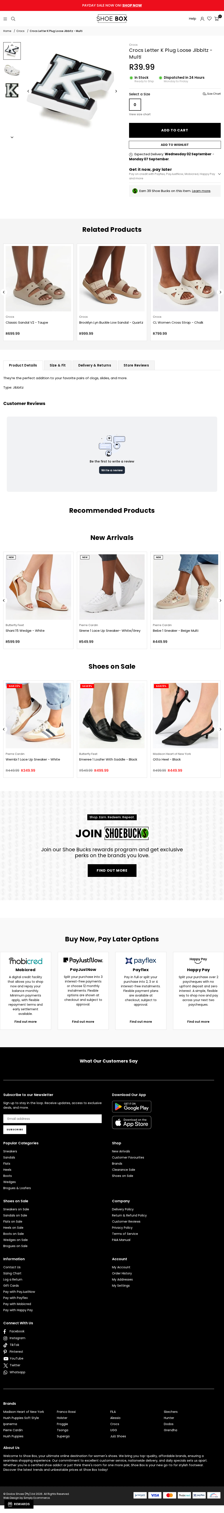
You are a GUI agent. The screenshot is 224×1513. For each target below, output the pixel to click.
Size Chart (213, 94)
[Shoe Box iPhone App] (131, 1126)
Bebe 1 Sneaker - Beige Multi (175, 630)
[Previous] (28, 91)
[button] (216, 19)
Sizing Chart (12, 1273)
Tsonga (62, 1430)
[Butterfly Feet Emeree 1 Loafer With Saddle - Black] (112, 715)
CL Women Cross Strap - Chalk (104, 322)
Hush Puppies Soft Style (21, 1418)
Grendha (170, 1430)
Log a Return (12, 1279)
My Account (121, 1267)
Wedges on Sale (15, 1240)
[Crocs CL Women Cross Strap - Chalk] (112, 278)
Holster (62, 1418)
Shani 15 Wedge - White (25, 630)
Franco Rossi (66, 1412)
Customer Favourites (128, 1157)
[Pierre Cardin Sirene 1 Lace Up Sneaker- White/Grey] (112, 587)
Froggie (62, 1424)
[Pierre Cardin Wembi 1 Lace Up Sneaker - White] (38, 715)
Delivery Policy (123, 1209)
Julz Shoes (118, 1436)
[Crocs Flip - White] (185, 278)
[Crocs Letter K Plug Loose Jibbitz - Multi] (12, 50)
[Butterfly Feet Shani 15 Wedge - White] (38, 587)
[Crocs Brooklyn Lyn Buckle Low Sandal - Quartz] (38, 278)
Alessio (115, 1418)
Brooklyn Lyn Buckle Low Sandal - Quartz (38, 322)
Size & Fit (58, 365)
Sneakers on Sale (16, 1209)
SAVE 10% (161, 686)
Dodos (168, 1424)
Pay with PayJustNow (19, 1292)
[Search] (13, 18)
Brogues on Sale (15, 1246)
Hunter (169, 1418)
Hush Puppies (13, 1436)
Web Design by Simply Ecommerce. (26, 1498)
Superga (63, 1436)
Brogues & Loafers (17, 1188)
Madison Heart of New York (23, 1412)
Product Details (23, 365)
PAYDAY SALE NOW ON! (112, 5)
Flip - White (162, 322)
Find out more (25, 1021)
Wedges (9, 1182)
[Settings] (202, 19)
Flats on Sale (12, 1221)
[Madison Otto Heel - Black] (185, 715)
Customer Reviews (126, 1221)
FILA (113, 1412)
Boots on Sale (13, 1234)
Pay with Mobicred (17, 1304)
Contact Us (12, 1267)
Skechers (171, 1412)
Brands (117, 1163)
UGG (113, 1430)
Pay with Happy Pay (18, 1310)
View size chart (139, 114)
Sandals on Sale (15, 1215)
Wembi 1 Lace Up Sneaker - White (33, 759)
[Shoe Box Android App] (131, 1109)
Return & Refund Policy (129, 1215)
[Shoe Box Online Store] (112, 18)
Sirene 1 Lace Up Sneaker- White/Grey (109, 630)
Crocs (133, 45)
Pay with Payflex (15, 1298)
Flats (6, 1163)
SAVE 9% (87, 686)
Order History (122, 1273)
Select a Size (175, 94)
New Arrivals (121, 1151)
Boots (7, 1176)
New (11, 557)
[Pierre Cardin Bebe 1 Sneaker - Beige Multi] (185, 587)
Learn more (201, 190)
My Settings (121, 1285)
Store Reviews (136, 365)
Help (192, 18)
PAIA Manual (121, 1240)
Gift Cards (11, 1285)
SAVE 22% (14, 686)
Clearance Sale (123, 1169)
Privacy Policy (122, 1227)
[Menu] (5, 18)
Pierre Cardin (13, 1430)
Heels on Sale (13, 1227)
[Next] (116, 91)
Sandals (9, 1157)
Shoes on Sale (122, 1176)
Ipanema (10, 1424)
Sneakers (10, 1151)
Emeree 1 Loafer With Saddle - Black (108, 759)
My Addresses (122, 1279)
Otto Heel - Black (167, 759)
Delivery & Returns (94, 365)
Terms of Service (125, 1234)
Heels (7, 1169)
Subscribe (15, 1129)
